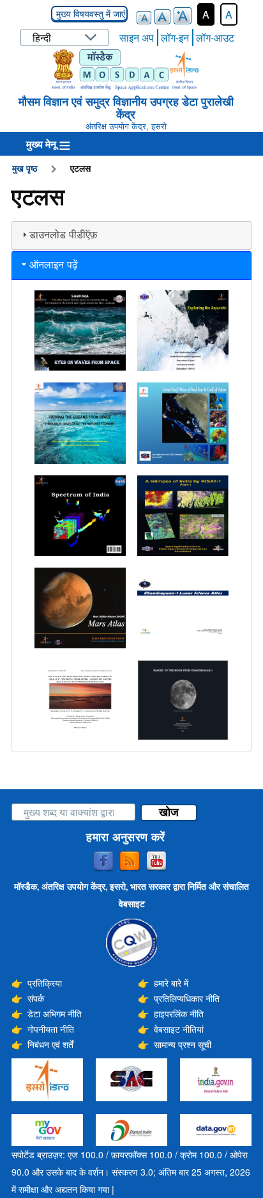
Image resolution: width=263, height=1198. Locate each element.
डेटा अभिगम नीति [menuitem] (54, 1013)
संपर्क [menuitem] (35, 998)
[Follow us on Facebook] (103, 861)
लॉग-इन (175, 37)
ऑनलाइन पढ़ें (53, 265)
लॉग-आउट (215, 37)
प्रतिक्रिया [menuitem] (44, 982)
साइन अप (136, 37)
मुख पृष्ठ (24, 167)
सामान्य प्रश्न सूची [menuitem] (182, 1044)
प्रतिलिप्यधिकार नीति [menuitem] (187, 998)
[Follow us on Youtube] (156, 861)
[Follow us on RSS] (129, 861)
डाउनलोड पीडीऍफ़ (63, 235)
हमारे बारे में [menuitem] (171, 982)
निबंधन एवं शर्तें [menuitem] (50, 1044)
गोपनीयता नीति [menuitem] (50, 1028)
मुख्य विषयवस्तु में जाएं (89, 14)
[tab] (131, 235)
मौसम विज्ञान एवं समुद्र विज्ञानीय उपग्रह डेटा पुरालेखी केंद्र (126, 107)
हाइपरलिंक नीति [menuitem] (179, 1013)
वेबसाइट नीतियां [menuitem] (179, 1028)
